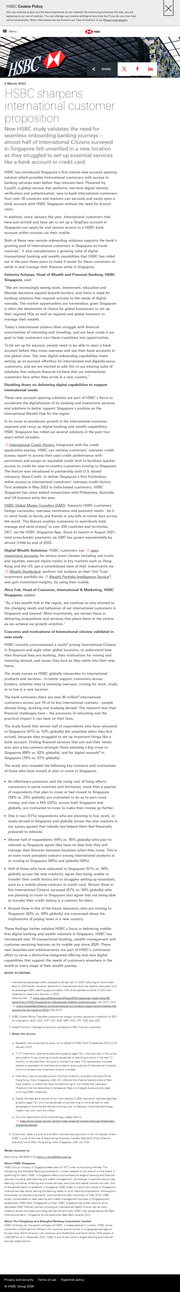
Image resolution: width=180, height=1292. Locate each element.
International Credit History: (32, 445)
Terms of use (47, 1280)
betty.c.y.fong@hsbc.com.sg (54, 1157)
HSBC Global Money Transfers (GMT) (34, 505)
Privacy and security (115, 20)
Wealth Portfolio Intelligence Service (79, 577)
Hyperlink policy (72, 1280)
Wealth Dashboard (24, 571)
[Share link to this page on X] (124, 69)
